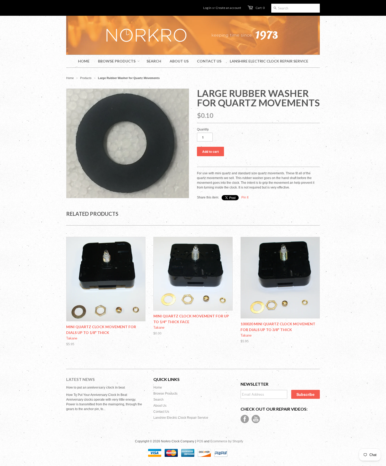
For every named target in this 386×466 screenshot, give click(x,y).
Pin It (244, 197)
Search (158, 399)
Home (157, 387)
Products (86, 78)
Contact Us (161, 411)
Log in (207, 8)
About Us (159, 405)
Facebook (245, 419)
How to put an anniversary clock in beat (95, 387)
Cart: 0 (260, 8)
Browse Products (165, 393)
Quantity (203, 129)
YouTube (256, 419)
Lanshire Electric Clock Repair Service (180, 418)
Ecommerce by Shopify (226, 441)
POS (200, 441)
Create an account (228, 8)
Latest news (80, 379)
